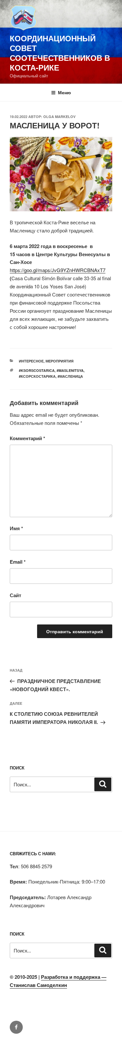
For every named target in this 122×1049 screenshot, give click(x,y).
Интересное (31, 361)
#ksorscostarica (37, 370)
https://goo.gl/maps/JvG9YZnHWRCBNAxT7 (57, 270)
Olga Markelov (59, 116)
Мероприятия (60, 361)
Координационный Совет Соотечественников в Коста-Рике (60, 53)
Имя (16, 528)
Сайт (15, 595)
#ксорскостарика (37, 376)
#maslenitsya (70, 370)
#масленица (70, 376)
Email (18, 561)
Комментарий (27, 438)
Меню (64, 92)
